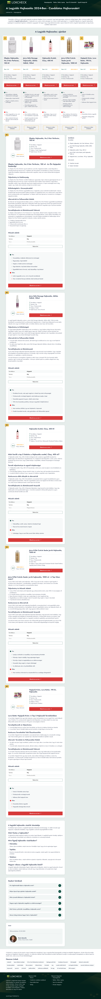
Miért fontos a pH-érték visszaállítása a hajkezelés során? (25, 909)
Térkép (31, 984)
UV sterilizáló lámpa (61, 968)
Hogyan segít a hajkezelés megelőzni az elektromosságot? (26, 903)
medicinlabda (20, 965)
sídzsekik (9, 962)
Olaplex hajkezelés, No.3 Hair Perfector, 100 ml (81, 143)
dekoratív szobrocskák (83, 962)
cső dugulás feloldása (73, 965)
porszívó (17, 968)
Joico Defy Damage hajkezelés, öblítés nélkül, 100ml (81, 146)
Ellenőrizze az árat (11, 85)
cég (52, 965)
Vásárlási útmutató (74, 163)
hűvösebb (47, 965)
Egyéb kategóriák (82, 2)
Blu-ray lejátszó (29, 965)
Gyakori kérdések (74, 166)
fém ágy (52, 968)
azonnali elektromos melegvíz (87, 965)
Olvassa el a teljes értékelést (12, 127)
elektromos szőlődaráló (43, 968)
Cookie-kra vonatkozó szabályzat (38, 980)
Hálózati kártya (38, 965)
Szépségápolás (48, 2)
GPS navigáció (72, 968)
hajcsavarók (9, 968)
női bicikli (24, 968)
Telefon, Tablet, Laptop (59, 2)
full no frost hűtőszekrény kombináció (35, 962)
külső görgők (73, 962)
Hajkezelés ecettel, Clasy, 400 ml (78, 150)
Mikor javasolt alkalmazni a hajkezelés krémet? (22, 897)
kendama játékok (10, 965)
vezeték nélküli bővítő (61, 965)
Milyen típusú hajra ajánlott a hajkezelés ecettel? (23, 891)
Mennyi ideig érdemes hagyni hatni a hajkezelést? (23, 915)
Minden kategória (57, 984)
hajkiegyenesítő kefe (51, 962)
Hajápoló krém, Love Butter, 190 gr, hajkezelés (81, 156)
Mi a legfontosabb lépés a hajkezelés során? (22, 885)
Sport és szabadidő (71, 2)
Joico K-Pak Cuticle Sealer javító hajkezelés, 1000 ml (80, 153)
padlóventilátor (32, 968)
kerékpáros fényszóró (63, 962)
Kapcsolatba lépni (34, 982)
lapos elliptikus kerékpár (19, 962)
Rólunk (31, 977)
